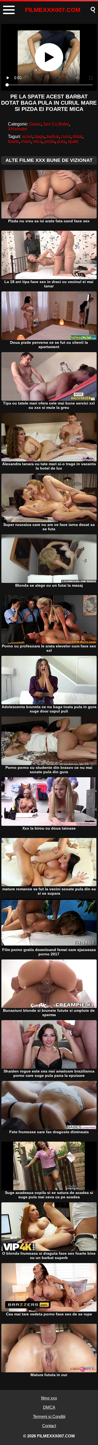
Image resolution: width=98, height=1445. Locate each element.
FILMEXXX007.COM (52, 10)
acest (27, 136)
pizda (49, 141)
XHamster (17, 129)
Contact (49, 1425)
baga (39, 136)
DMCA (49, 1407)
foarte (13, 141)
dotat (77, 136)
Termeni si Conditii (49, 1416)
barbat (53, 136)
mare (26, 141)
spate (73, 141)
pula (61, 141)
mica (37, 141)
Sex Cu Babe (56, 124)
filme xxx (49, 1398)
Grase (35, 124)
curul (66, 136)
